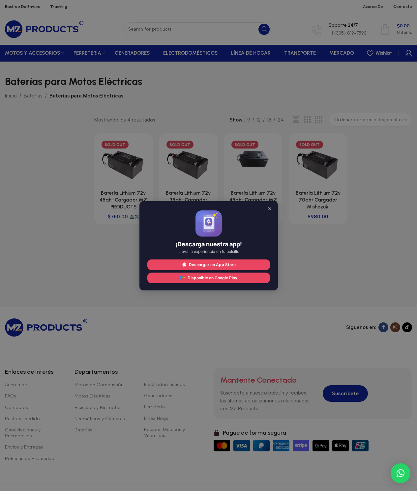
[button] (400, 473)
